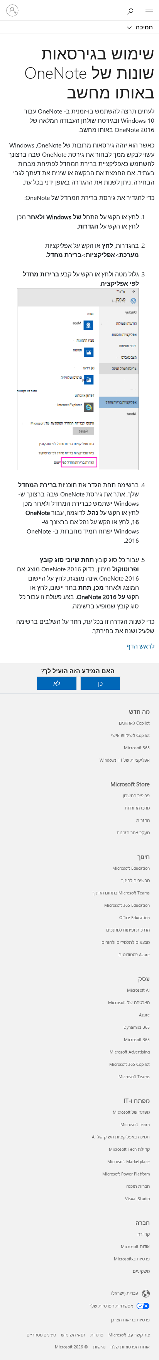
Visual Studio (137, 1198)
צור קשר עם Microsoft (129, 1335)
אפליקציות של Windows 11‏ (125, 760)
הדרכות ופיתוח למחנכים (128, 930)
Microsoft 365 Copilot (129, 1064)
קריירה (143, 1234)
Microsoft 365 (137, 747)
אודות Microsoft (135, 1246)
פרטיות (96, 1335)
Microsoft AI (138, 990)
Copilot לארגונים (134, 723)
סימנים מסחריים (41, 1335)
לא (56, 683)
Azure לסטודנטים (134, 954)
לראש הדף (140, 646)
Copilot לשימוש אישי (130, 735)
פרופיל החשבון (136, 795)
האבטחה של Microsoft (129, 1002)
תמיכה (143, 27)
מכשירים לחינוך (135, 880)
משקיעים (141, 1271)
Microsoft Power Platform (126, 1174)
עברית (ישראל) (124, 1293)
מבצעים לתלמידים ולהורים (125, 942)
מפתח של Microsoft (131, 1112)
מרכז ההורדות (137, 808)
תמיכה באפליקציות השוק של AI (121, 1137)
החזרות (143, 820)
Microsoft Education (131, 868)
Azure (144, 1015)
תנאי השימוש (73, 1335)
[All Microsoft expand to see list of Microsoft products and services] (149, 10)
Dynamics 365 (136, 1027)
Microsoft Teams (134, 1076)
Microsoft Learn (135, 1124)
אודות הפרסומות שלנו (130, 1347)
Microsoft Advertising (130, 1052)
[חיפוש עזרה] (132, 10)
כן (100, 683)
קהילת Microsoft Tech (129, 1149)
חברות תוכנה (138, 1186)
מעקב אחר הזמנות (133, 832)
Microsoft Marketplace (128, 1161)
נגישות (99, 1347)
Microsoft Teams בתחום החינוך (121, 893)
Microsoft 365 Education (127, 905)
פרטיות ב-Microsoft (132, 1259)
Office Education (134, 917)
